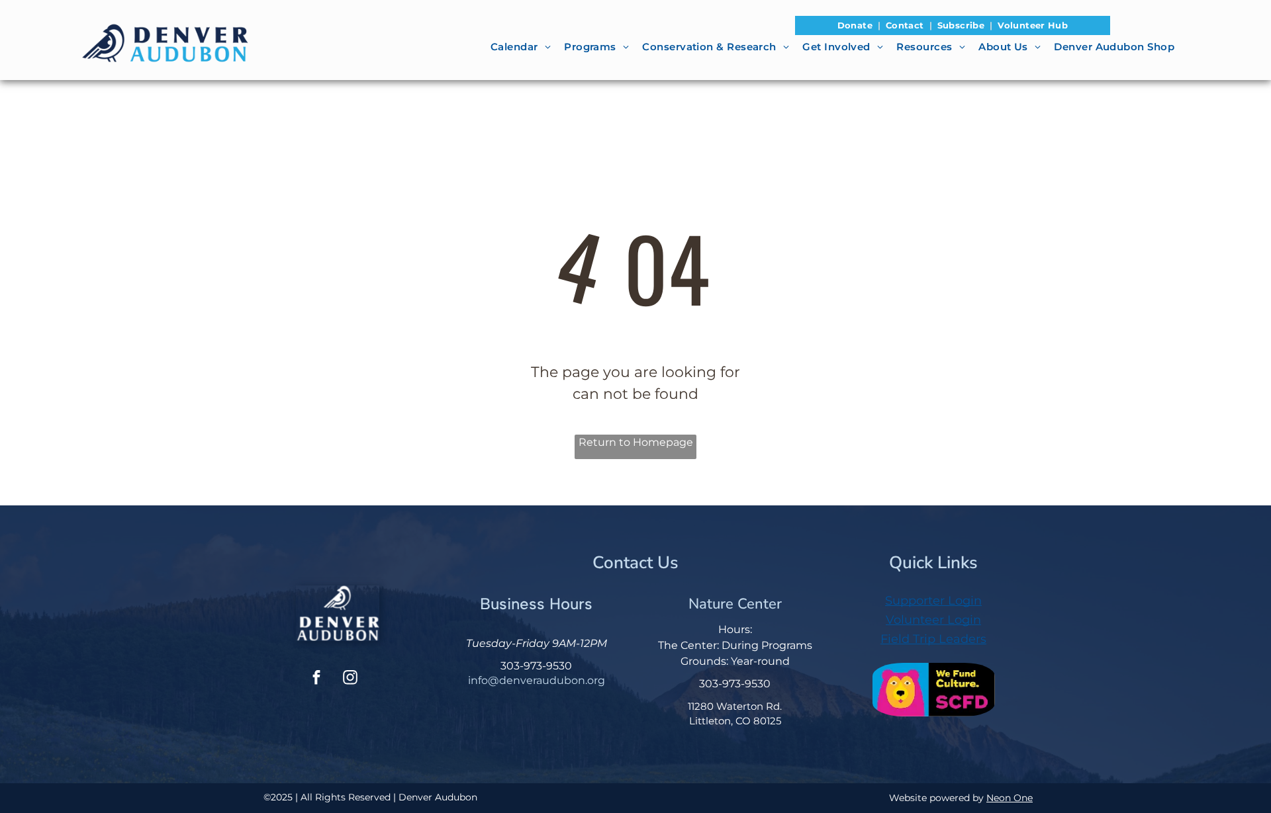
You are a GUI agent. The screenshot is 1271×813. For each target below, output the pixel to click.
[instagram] (350, 679)
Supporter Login (933, 600)
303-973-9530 (536, 666)
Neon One (1009, 798)
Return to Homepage (636, 442)
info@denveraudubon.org (536, 680)
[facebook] (316, 679)
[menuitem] (856, 25)
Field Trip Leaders (933, 639)
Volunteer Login (933, 620)
